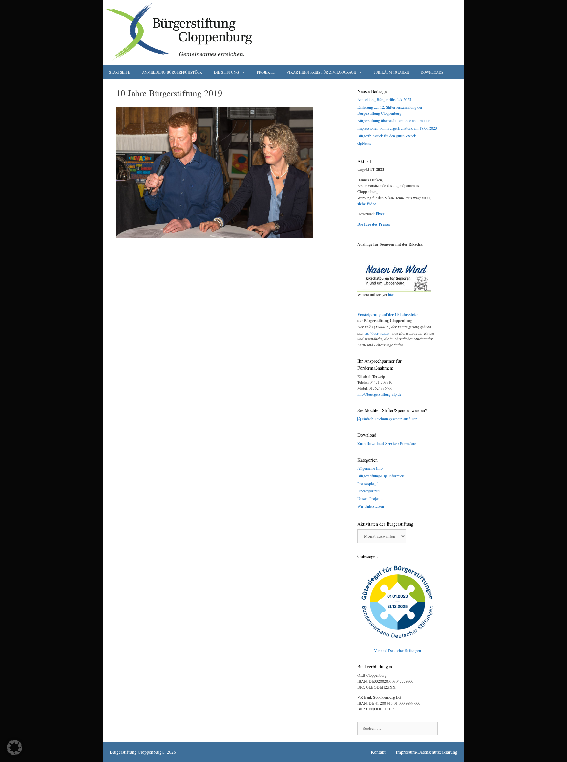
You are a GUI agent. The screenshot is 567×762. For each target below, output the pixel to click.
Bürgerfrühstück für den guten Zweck (386, 135)
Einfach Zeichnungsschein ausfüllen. (390, 418)
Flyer (380, 214)
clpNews (364, 143)
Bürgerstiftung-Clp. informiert (380, 475)
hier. (391, 294)
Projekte (266, 72)
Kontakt (378, 752)
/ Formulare (386, 443)
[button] (14, 747)
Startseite (119, 72)
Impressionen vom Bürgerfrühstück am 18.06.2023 (397, 128)
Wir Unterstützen (370, 506)
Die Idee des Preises (373, 224)
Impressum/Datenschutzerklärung (426, 752)
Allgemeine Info (370, 468)
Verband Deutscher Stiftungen (397, 650)
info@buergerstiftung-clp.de (379, 394)
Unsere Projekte (369, 498)
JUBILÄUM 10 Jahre (391, 72)
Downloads (432, 72)
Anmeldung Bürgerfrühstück (172, 72)
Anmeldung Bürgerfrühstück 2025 (384, 99)
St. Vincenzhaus (377, 333)
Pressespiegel (367, 483)
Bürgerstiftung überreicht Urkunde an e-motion (393, 120)
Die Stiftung (226, 72)
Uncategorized (368, 490)
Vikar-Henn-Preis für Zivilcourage (321, 72)
